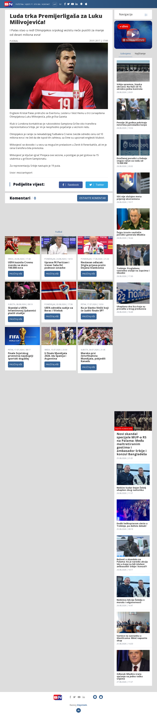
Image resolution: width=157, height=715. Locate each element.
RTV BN (37, 4)
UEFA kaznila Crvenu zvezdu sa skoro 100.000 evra (20, 265)
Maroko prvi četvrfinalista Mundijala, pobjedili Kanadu (93, 357)
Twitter (99, 184)
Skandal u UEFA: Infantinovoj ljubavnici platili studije (22, 310)
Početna (19, 4)
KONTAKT (46, 4)
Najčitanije (140, 53)
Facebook (73, 184)
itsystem (82, 704)
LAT (54, 4)
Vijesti (28, 4)
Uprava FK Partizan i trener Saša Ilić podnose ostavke (56, 265)
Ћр (60, 4)
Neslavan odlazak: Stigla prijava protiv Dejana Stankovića (93, 265)
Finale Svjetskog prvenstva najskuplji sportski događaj (20, 356)
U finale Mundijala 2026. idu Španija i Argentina (55, 356)
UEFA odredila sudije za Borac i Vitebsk (58, 309)
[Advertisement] (35, 218)
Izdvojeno (125, 53)
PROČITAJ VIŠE (16, 273)
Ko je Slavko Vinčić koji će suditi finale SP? (95, 309)
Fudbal (58, 231)
